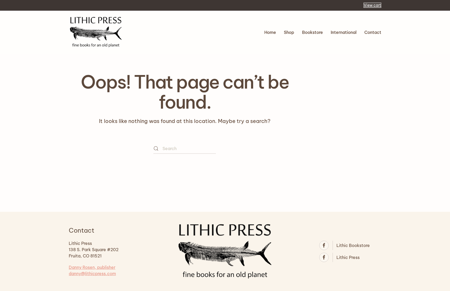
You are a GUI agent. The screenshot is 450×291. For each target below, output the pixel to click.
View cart (372, 5)
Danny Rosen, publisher (92, 267)
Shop (289, 32)
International (344, 32)
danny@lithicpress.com (92, 273)
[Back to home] (96, 32)
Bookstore (312, 32)
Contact (372, 32)
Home (270, 32)
